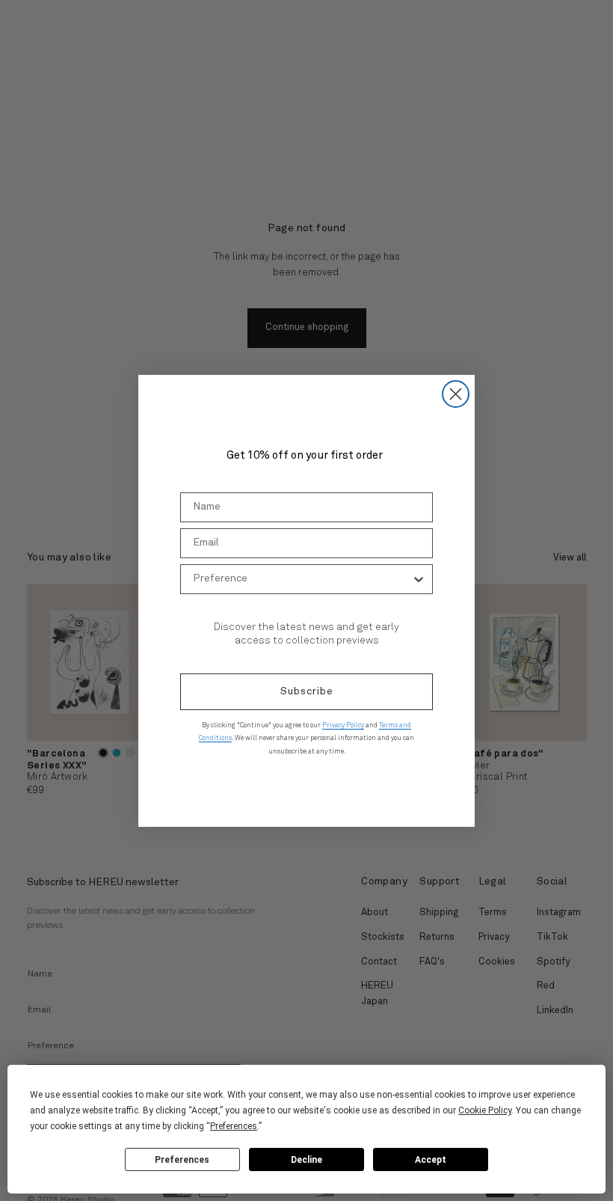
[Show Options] (418, 579)
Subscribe (306, 691)
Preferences (182, 1160)
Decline (306, 1160)
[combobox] (302, 579)
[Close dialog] (456, 394)
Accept (430, 1160)
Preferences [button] (233, 1126)
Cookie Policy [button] (484, 1110)
